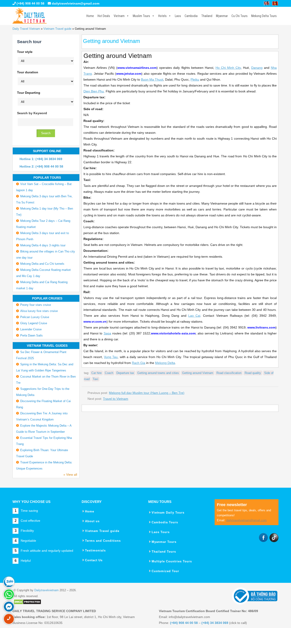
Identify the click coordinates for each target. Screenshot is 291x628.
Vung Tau (111, 357)
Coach (109, 373)
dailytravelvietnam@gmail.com (75, 3)
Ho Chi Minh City (228, 67)
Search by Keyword (32, 113)
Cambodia (191, 16)
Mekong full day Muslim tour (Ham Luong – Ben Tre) (146, 393)
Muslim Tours (141, 16)
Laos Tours (161, 532)
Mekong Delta (165, 363)
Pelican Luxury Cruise (34, 317)
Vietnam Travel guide (57, 28)
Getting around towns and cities (158, 373)
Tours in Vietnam (30, 16)
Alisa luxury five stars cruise (39, 311)
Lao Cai (194, 315)
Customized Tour (165, 571)
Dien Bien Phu (93, 91)
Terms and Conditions (103, 540)
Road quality (253, 373)
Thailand (206, 16)
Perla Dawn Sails (31, 335)
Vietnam (119, 16)
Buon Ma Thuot (152, 79)
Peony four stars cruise (35, 305)
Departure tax (125, 373)
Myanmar (222, 16)
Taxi (95, 379)
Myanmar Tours (164, 542)
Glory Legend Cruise (33, 323)
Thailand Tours (164, 551)
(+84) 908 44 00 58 (30, 3)
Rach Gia (138, 363)
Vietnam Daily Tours (168, 512)
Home (90, 16)
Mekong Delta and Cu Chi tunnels (42, 263)
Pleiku (195, 79)
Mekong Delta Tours (264, 16)
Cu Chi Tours (239, 16)
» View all (70, 474)
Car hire (96, 373)
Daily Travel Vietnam (26, 28)
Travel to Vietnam (115, 399)
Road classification (228, 373)
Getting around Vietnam (197, 373)
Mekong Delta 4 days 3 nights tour (42, 245)
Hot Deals (104, 16)
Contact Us (94, 560)
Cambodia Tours (165, 522)
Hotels (162, 16)
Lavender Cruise (31, 329)
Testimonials (95, 550)
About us (92, 521)
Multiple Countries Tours (172, 561)
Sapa (107, 333)
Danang (257, 67)
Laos (178, 16)
